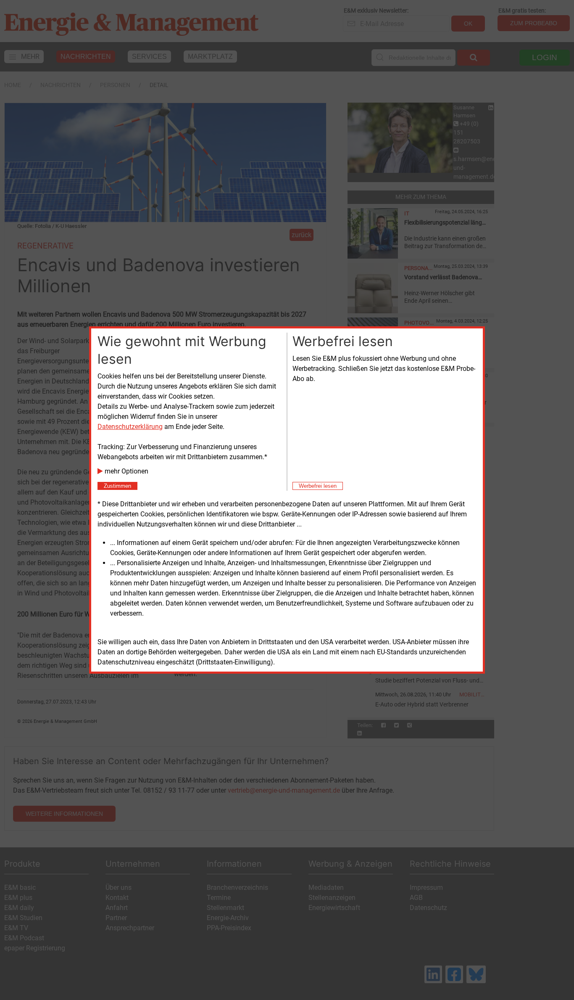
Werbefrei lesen (317, 486)
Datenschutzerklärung (130, 427)
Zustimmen (117, 486)
